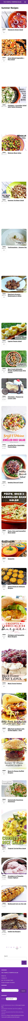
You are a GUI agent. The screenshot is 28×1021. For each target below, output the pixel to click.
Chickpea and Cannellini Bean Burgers (16, 636)
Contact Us (4, 978)
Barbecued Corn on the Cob (17, 904)
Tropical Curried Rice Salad (17, 848)
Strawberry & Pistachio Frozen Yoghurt (15, 877)
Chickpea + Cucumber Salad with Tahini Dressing (17, 106)
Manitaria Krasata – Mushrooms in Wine (14, 295)
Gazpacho (11, 559)
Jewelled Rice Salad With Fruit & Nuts (16, 446)
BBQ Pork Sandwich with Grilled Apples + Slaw (16, 729)
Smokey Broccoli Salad (15, 482)
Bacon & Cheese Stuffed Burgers (16, 772)
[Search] (24, 963)
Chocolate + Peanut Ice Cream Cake (15, 397)
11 (20, 947)
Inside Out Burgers (14, 931)
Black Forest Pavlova (15, 683)
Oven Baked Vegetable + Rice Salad (16, 58)
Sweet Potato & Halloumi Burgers (16, 587)
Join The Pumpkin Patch (7, 980)
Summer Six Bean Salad (16, 200)
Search (6, 956)
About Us (3, 975)
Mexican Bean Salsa (14, 153)
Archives (3, 998)
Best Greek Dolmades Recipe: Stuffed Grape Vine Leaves (17, 370)
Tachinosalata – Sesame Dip (17, 247)
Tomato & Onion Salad (15, 30)
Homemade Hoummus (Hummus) (15, 800)
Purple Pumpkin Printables (8, 982)
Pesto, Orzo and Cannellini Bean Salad (17, 532)
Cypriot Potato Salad (15, 341)
